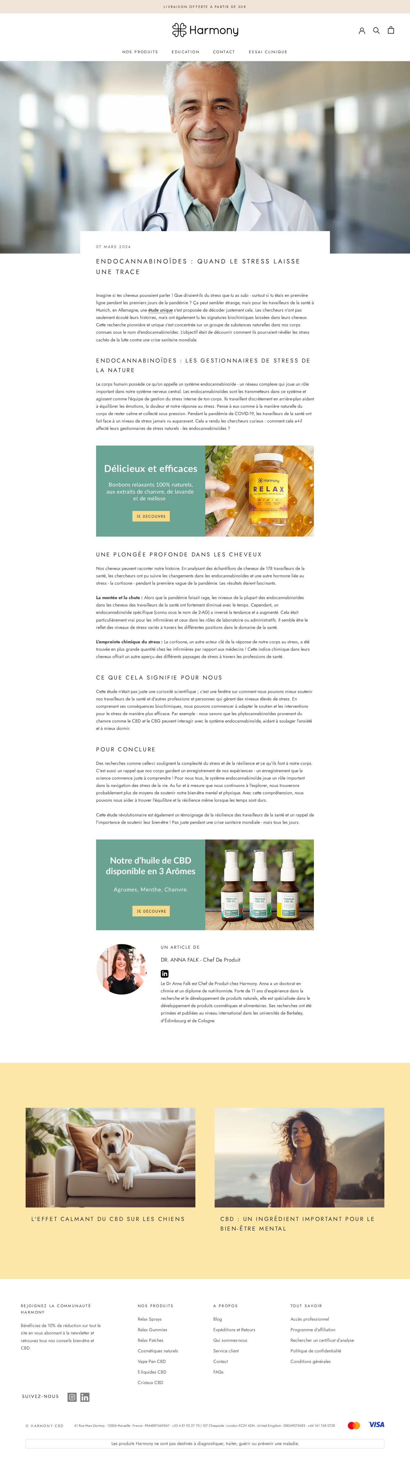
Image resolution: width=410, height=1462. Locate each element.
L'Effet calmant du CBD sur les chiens (108, 1219)
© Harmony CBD (45, 1425)
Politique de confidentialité (316, 1351)
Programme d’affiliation (313, 1329)
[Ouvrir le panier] (391, 30)
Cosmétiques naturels (158, 1351)
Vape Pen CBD (152, 1361)
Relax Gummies (152, 1329)
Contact (220, 1361)
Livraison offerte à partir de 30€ (205, 6)
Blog (217, 1319)
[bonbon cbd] (205, 491)
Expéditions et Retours (234, 1329)
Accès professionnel (310, 1319)
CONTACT (224, 52)
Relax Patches (150, 1340)
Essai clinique (268, 52)
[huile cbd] (205, 885)
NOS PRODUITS (140, 52)
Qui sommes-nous (230, 1340)
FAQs (218, 1372)
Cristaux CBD (150, 1382)
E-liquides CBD (152, 1372)
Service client (226, 1351)
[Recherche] (376, 30)
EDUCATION (186, 52)
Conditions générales (311, 1361)
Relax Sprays (150, 1319)
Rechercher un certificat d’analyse (322, 1340)
